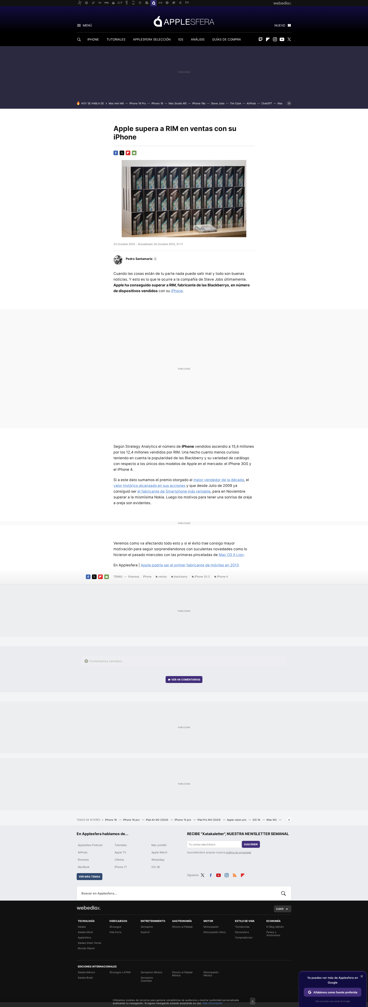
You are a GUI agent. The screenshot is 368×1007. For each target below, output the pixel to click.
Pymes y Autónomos (273, 934)
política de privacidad (238, 852)
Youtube (282, 39)
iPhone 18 (157, 103)
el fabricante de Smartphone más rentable (173, 491)
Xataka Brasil (85, 977)
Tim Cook (235, 103)
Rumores (83, 859)
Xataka (82, 926)
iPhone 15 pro (183, 819)
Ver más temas (89, 876)
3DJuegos (115, 926)
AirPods (251, 103)
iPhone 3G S (202, 576)
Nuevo (279, 25)
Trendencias (242, 926)
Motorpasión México (211, 974)
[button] (141, 258)
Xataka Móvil (85, 932)
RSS (235, 874)
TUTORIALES (116, 39)
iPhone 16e (198, 103)
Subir (280, 908)
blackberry (180, 576)
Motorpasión (211, 926)
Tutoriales (121, 845)
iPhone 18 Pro (137, 103)
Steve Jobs (217, 103)
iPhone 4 (222, 576)
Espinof (145, 932)
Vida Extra (115, 932)
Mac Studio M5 (178, 103)
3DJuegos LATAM (120, 972)
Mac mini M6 (116, 103)
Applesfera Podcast (90, 845)
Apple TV (120, 852)
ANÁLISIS (198, 39)
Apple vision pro (237, 819)
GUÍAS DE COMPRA (226, 39)
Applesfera (184, 21)
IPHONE (93, 39)
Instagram (275, 39)
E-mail (134, 153)
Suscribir (251, 844)
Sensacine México (151, 972)
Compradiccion (244, 937)
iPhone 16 (111, 819)
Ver (185, 679)
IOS (180, 39)
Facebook (115, 153)
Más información (212, 1003)
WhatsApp (157, 859)
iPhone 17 (121, 867)
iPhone (177, 291)
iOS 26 (155, 867)
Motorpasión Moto (215, 932)
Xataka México (86, 972)
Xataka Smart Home (89, 942)
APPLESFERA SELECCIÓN (152, 39)
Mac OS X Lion (231, 555)
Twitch (260, 39)
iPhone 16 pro (131, 819)
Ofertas (119, 859)
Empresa (133, 576)
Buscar (283, 893)
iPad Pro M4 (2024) (209, 819)
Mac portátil (158, 845)
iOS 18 (257, 819)
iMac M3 (271, 819)
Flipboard (267, 39)
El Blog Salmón (275, 926)
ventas (162, 576)
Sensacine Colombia (147, 979)
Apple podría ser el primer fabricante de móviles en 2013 (190, 565)
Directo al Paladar (182, 926)
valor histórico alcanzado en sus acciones (149, 485)
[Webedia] (88, 907)
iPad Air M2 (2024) (157, 819)
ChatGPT (266, 103)
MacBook (84, 867)
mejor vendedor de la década (218, 480)
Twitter (289, 39)
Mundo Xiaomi (86, 948)
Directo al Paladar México (182, 974)
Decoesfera (242, 932)
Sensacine (147, 926)
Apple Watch (159, 852)
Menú (87, 25)
